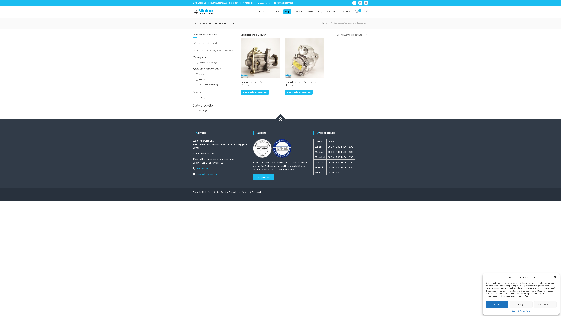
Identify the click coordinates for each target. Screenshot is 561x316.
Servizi (310, 11)
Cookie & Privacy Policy (521, 311)
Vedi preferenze (545, 304)
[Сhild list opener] (219, 63)
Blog (320, 11)
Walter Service (214, 192)
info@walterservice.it (284, 3)
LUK (202, 98)
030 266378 (202, 168)
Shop (287, 11)
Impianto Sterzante (208, 62)
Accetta (497, 304)
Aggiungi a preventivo (299, 92)
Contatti (344, 11)
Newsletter (332, 11)
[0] (357, 11)
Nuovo (203, 111)
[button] (555, 277)
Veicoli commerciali (208, 85)
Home (262, 11)
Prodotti (299, 11)
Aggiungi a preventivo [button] (255, 92)
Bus (202, 79)
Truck (202, 74)
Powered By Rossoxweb (252, 192)
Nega (521, 304)
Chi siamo (274, 11)
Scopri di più (264, 177)
